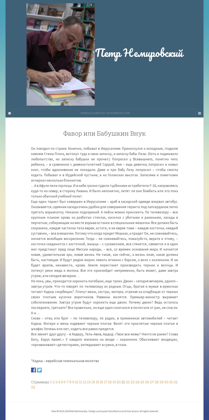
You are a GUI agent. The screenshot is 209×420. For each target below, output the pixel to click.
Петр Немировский (139, 53)
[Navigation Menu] (199, 113)
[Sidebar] (10, 113)
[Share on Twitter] (39, 369)
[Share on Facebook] (33, 369)
